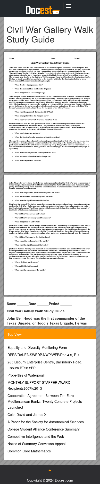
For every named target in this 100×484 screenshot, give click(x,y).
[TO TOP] (50, 470)
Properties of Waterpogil (26, 375)
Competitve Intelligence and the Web (36, 436)
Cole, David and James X (27, 414)
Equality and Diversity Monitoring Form (37, 347)
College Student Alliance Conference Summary (44, 429)
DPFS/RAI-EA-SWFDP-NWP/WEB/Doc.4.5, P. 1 (44, 354)
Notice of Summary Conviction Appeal (37, 443)
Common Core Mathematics (29, 451)
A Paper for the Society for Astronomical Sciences (46, 421)
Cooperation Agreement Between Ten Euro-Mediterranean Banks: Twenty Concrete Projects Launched (45, 401)
